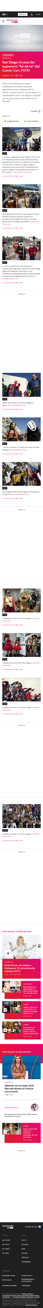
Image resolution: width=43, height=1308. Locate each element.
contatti (37, 1297)
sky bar (25, 1253)
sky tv (24, 1240)
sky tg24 (5, 1244)
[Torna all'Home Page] (12, 21)
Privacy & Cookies (15, 1295)
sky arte (5, 1253)
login (38, 14)
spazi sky (25, 1257)
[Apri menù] (3, 21)
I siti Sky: (5, 1235)
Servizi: (24, 1235)
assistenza (30, 1297)
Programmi (26, 1262)
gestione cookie (8, 1275)
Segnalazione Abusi (31, 1305)
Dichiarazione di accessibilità (28, 1280)
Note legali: (6, 1271)
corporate (26, 1285)
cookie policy (27, 1275)
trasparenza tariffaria (19, 1297)
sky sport (6, 1240)
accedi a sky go (31, 1227)
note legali (6, 1280)
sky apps (25, 1244)
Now (23, 1249)
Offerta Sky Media (9, 1285)
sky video (6, 1249)
